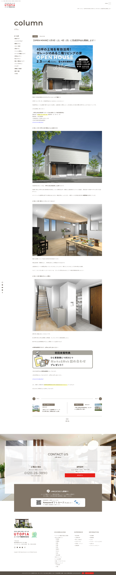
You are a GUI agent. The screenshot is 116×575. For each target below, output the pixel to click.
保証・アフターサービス (60, 561)
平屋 (57, 566)
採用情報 (92, 537)
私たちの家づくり (59, 537)
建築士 (57, 549)
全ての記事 (16, 36)
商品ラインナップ (59, 563)
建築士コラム (17, 43)
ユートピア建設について (20, 53)
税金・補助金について (19, 61)
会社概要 (92, 535)
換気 (57, 547)
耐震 (57, 543)
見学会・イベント (79, 543)
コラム (91, 539)
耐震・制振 (17, 71)
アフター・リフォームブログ (96, 541)
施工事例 (77, 535)
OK (83, 573)
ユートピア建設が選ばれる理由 (61, 535)
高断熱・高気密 (18, 68)
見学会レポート (18, 56)
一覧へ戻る (67, 421)
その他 (16, 73)
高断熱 (57, 541)
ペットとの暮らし (18, 51)
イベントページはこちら (37, 378)
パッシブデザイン (18, 63)
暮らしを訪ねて (78, 539)
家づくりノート (58, 557)
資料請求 (77, 545)
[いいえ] (114, 573)
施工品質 (58, 555)
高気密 (57, 539)
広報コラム (17, 48)
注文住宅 (58, 564)
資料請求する (80, 475)
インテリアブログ (18, 41)
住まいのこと (17, 58)
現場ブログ (17, 38)
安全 (57, 553)
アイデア (17, 66)
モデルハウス (78, 541)
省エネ (57, 551)
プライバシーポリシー (94, 545)
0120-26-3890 (36, 473)
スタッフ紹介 (17, 46)
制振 (57, 545)
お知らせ (92, 543)
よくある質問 (58, 559)
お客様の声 (77, 537)
